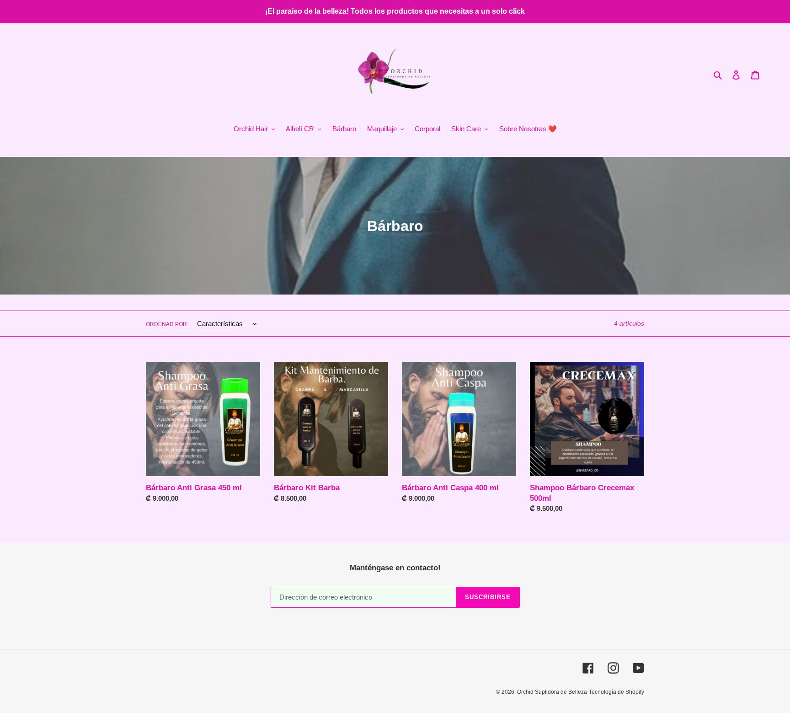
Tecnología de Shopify (616, 692)
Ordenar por (166, 324)
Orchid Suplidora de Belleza (552, 692)
